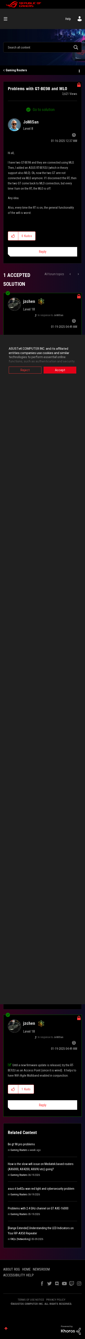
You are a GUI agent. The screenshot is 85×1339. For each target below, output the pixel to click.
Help (68, 19)
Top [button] (6, 1328)
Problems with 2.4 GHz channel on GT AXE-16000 (38, 1208)
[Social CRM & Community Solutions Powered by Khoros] (71, 1330)
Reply (42, 252)
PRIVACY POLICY (55, 1299)
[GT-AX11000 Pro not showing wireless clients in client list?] (70, 274)
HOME (26, 1269)
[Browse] (7, 18)
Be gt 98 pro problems (21, 1144)
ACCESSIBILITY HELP (18, 1275)
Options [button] (79, 70)
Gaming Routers (16, 70)
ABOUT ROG (11, 1269)
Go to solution (44, 109)
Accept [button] (60, 370)
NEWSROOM (41, 1269)
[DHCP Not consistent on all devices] (78, 274)
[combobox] (42, 47)
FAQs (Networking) (20, 1239)
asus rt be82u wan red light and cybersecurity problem (41, 1188)
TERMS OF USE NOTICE (31, 1299)
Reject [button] (25, 370)
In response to (50, 315)
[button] (13, 236)
